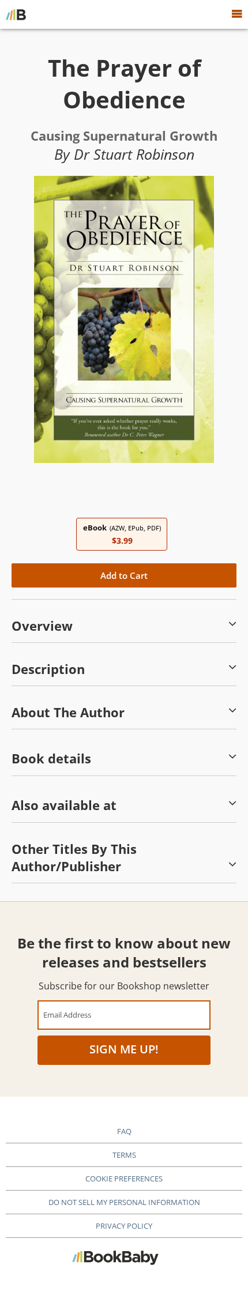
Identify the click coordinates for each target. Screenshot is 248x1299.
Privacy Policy (124, 1226)
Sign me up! (124, 1049)
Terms (124, 1155)
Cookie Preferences (124, 1178)
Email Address (67, 1014)
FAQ (124, 1131)
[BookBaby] (16, 14)
